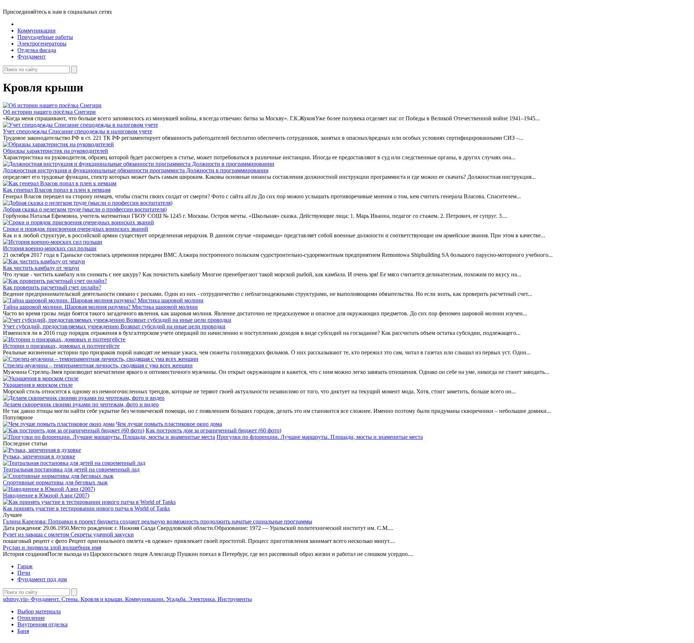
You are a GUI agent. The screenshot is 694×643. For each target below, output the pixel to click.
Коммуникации (36, 30)
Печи (23, 573)
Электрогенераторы (42, 43)
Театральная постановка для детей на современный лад (71, 469)
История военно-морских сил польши (50, 248)
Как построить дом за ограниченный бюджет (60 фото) (213, 430)
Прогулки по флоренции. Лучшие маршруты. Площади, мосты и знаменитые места (320, 437)
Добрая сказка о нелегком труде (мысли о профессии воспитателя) (85, 209)
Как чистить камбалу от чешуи (41, 268)
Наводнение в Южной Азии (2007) (46, 495)
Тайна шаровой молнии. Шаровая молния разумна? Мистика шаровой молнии (100, 307)
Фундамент (31, 56)
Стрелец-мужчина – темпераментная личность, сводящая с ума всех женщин (98, 365)
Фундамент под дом (42, 579)
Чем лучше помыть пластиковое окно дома (169, 424)
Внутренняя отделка (42, 624)
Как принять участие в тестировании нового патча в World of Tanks (86, 508)
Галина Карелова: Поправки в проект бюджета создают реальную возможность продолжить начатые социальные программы (157, 521)
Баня (23, 631)
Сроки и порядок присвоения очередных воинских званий (75, 229)
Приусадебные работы (45, 37)
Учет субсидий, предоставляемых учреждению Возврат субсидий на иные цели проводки (114, 326)
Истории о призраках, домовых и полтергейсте (61, 346)
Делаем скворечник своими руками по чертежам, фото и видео (81, 404)
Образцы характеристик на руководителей (55, 151)
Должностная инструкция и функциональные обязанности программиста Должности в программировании (136, 170)
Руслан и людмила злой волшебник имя (52, 547)
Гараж (25, 566)
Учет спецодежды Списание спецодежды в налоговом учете (77, 131)
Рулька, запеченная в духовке (39, 456)
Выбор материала (39, 611)
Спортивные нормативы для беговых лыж (55, 482)
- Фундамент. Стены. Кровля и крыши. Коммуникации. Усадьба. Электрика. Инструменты (127, 599)
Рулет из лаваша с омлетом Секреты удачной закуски (68, 534)
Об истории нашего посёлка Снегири (49, 112)
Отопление (31, 618)
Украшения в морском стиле (38, 385)
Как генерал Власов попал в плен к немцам (57, 190)
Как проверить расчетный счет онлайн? (52, 287)
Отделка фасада (36, 50)
